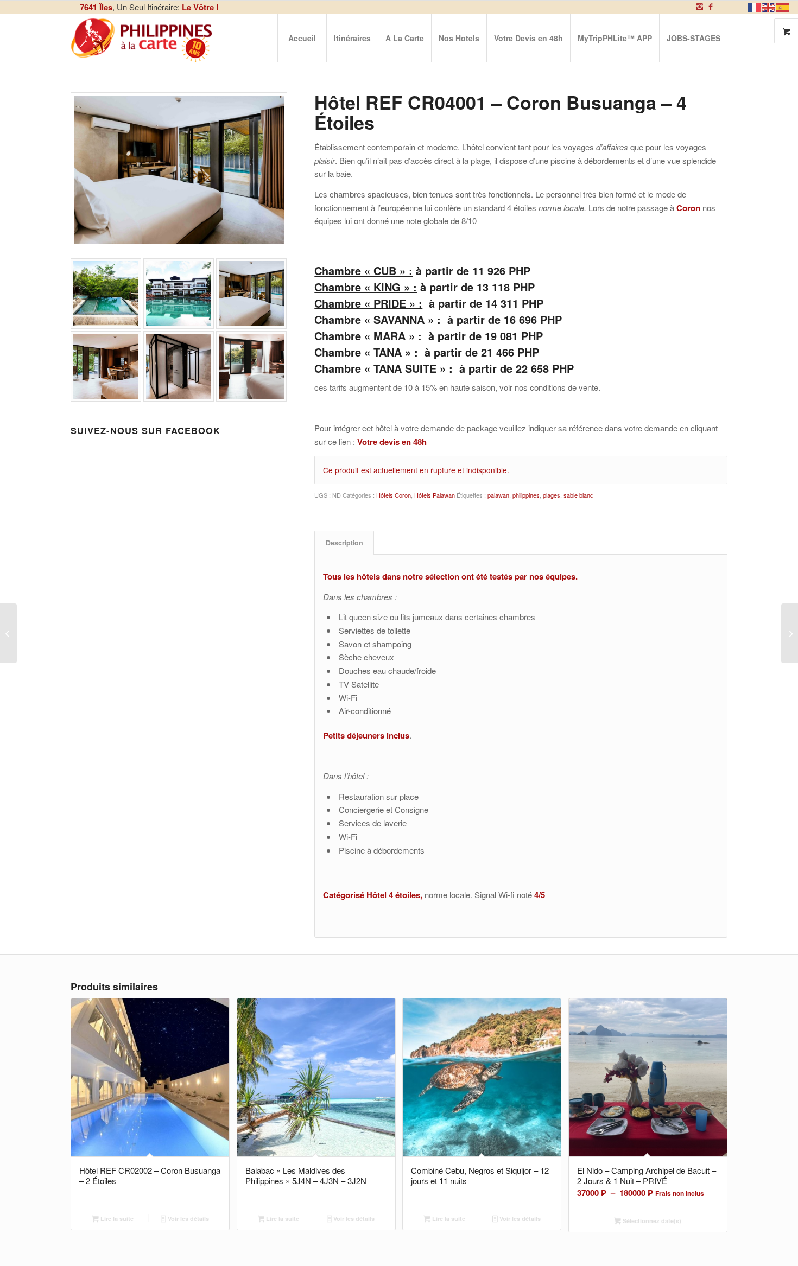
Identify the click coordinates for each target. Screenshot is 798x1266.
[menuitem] (301, 38)
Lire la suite (116, 1218)
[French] (755, 6)
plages (551, 495)
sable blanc (578, 495)
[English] (769, 6)
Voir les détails (187, 1218)
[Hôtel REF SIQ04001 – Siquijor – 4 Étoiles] (8, 633)
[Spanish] (783, 6)
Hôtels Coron (393, 495)
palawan (498, 495)
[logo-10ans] (142, 38)
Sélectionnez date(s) (651, 1221)
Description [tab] (344, 543)
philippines (526, 495)
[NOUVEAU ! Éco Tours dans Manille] (789, 633)
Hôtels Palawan (434, 495)
